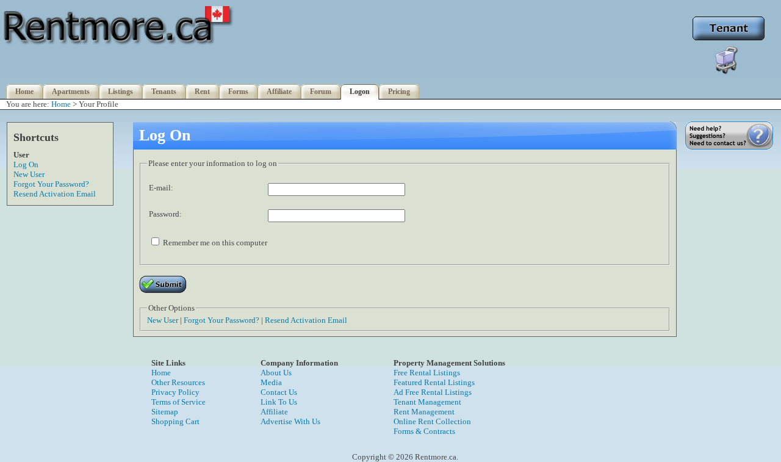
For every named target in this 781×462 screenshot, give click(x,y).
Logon (360, 91)
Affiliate (279, 91)
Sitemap (164, 411)
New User (29, 174)
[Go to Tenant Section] (729, 39)
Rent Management (424, 411)
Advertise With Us (290, 421)
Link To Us (279, 401)
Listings (120, 91)
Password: (165, 213)
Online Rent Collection (432, 421)
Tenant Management (427, 401)
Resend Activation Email (54, 193)
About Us (276, 372)
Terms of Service (178, 401)
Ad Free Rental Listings (433, 392)
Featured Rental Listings (434, 382)
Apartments (71, 91)
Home (24, 91)
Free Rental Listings (427, 372)
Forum (320, 91)
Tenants (163, 91)
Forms (238, 91)
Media (271, 382)
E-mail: (161, 187)
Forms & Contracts (424, 431)
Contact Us (279, 392)
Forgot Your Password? (51, 184)
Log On (25, 164)
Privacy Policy (175, 392)
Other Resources (178, 382)
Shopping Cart (175, 421)
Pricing (399, 91)
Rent (202, 91)
